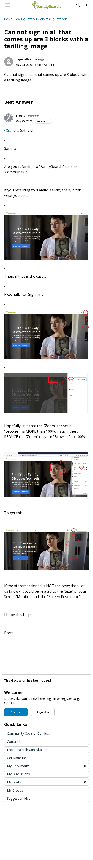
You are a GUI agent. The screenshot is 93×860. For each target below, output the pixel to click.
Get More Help (17, 758)
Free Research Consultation (27, 750)
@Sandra (11, 130)
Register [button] (42, 712)
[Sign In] (86, 5)
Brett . (20, 115)
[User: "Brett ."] (8, 117)
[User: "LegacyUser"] (8, 61)
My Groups (15, 790)
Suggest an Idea (18, 798)
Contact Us (15, 741)
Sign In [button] (16, 712)
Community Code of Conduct (28, 733)
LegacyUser (24, 59)
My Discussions (18, 774)
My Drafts (46, 782)
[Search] (78, 5)
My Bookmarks (46, 766)
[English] (46, 5)
